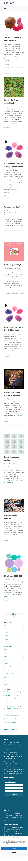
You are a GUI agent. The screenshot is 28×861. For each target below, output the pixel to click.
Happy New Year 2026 (10, 722)
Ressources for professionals (13, 67)
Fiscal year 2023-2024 (13, 576)
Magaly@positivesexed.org (11, 824)
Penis (5, 656)
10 (22, 614)
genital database (11, 762)
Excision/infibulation (9, 642)
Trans (5, 677)
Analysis (6, 625)
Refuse (14, 852)
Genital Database (8, 646)
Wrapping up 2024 (12, 207)
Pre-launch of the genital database (13, 719)
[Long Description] (14, 159)
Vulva (5, 680)
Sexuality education (9, 673)
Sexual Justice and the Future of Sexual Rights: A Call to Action (12, 707)
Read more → (12, 61)
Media (5, 649)
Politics (6, 660)
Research (6, 663)
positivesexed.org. (11, 758)
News (5, 67)
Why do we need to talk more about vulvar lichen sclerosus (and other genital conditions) (13, 701)
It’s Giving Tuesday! (12, 265)
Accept (14, 848)
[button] (26, 837)
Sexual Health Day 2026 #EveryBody (13, 692)
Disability (6, 636)
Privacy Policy (16, 859)
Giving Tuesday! (8, 725)
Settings (14, 855)
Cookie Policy (11, 859)
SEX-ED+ (22, 67)
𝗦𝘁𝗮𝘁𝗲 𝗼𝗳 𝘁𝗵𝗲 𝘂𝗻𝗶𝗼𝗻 (10, 729)
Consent (6, 632)
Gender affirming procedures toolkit (13, 712)
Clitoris (6, 629)
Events (6, 639)
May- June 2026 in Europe (11, 695)
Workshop (6, 684)
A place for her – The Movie (11, 715)
